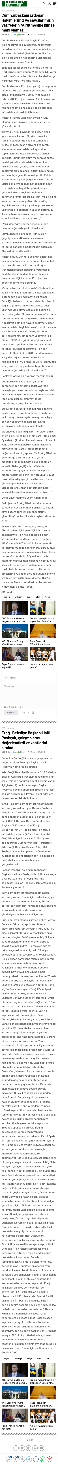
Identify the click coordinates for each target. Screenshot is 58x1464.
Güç (28, 597)
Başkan (7, 1358)
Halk (39, 1358)
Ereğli (29, 1358)
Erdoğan (18, 597)
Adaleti (7, 597)
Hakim (38, 597)
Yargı (47, 597)
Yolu (47, 1358)
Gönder (11, 712)
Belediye (18, 1358)
